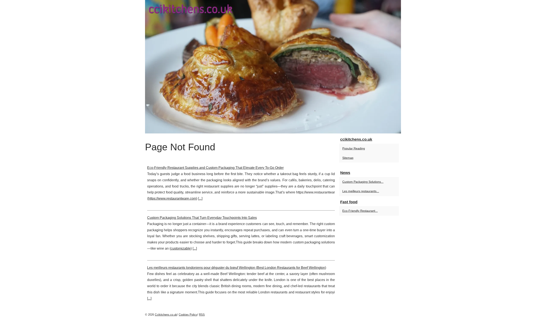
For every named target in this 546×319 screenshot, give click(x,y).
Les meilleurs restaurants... (360, 191)
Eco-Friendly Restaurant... (360, 210)
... (200, 198)
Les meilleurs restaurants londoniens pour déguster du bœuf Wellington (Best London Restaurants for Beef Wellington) (236, 267)
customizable (181, 248)
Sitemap (347, 158)
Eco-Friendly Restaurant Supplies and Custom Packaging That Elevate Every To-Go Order (215, 168)
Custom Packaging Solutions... (362, 181)
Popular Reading (353, 148)
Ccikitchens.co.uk (166, 314)
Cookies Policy (188, 314)
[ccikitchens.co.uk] (273, 66)
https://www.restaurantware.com (172, 198)
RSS (202, 314)
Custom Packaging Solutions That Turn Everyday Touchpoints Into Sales (202, 217)
